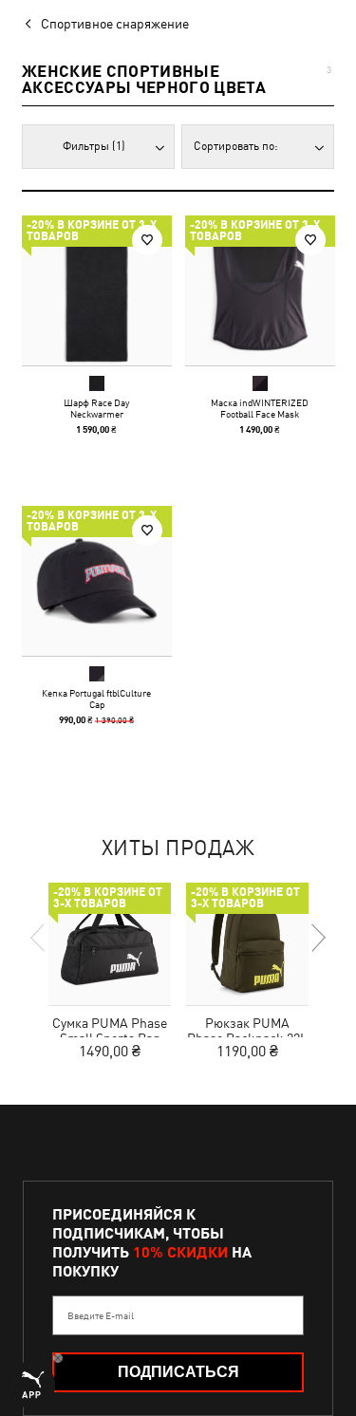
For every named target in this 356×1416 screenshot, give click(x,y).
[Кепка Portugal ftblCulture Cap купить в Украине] (97, 581)
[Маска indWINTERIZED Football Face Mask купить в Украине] (260, 290)
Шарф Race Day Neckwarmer (96, 408)
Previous (39, 938)
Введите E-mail (100, 1315)
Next (317, 938)
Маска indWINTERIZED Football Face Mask (260, 408)
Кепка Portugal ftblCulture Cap (96, 697)
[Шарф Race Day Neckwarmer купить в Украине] (97, 290)
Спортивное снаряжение (115, 23)
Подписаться (178, 1372)
